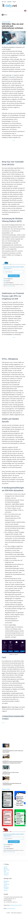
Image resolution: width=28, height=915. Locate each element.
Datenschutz (6, 870)
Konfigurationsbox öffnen (16, 905)
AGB (5, 871)
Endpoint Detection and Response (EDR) (14, 716)
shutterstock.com (11, 908)
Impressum (6, 873)
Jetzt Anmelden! (14, 275)
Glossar (5, 882)
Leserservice (7, 884)
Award (5, 885)
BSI (13, 75)
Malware (6, 718)
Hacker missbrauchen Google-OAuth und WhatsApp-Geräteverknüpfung (19, 818)
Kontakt (5, 867)
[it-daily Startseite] (12, 6)
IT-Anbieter (6, 888)
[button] (4, 15)
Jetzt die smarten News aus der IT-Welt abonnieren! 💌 (14, 267)
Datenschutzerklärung (9, 285)
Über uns (6, 868)
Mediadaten (6, 881)
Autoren (5, 890)
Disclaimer (6, 874)
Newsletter (6, 887)
